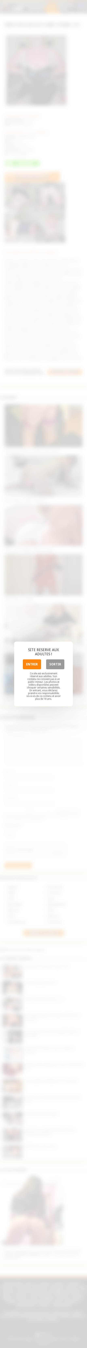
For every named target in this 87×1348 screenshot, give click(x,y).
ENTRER (32, 664)
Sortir (55, 664)
